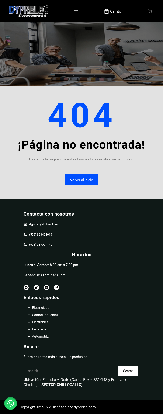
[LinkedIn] (46, 287)
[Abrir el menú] (76, 11)
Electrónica (40, 322)
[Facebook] (26, 287)
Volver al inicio (81, 180)
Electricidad (40, 308)
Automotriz (40, 337)
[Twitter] (36, 287)
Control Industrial (45, 315)
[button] (10, 403)
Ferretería (39, 329)
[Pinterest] (56, 287)
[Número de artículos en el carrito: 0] (150, 11)
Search (128, 371)
